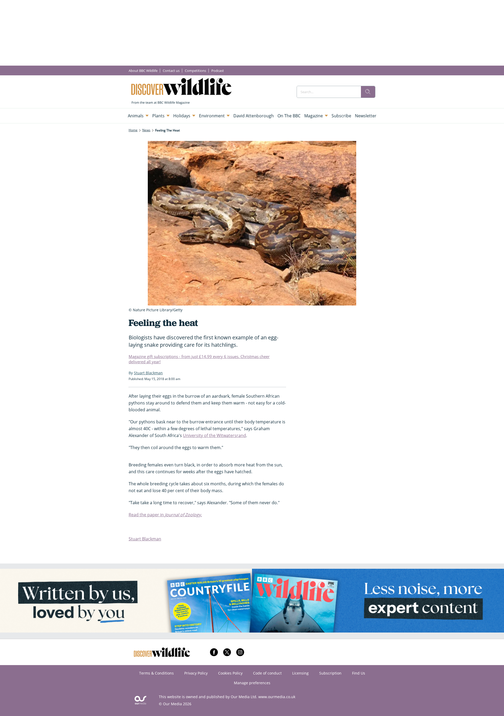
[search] (368, 92)
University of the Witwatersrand (214, 435)
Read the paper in (165, 515)
